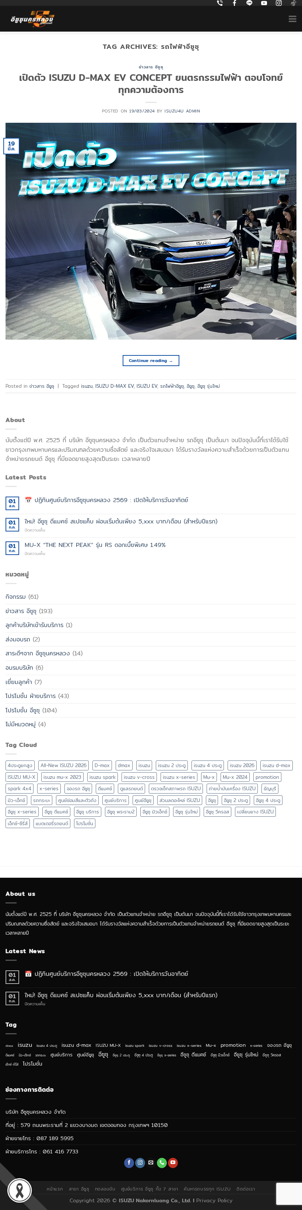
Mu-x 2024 (235, 777)
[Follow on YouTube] (173, 1163)
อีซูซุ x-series (22, 811)
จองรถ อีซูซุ (78, 788)
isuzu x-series (179, 777)
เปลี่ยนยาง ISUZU (255, 811)
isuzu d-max (277, 765)
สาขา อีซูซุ (79, 1188)
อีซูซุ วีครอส (217, 811)
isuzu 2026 (242, 765)
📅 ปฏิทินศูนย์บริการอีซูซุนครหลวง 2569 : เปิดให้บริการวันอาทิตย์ (106, 500)
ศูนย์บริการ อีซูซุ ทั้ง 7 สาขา (149, 1188)
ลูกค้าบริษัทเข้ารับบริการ (34, 625)
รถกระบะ (41, 800)
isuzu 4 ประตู (208, 765)
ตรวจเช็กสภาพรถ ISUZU (176, 788)
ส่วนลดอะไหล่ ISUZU (179, 800)
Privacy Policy (214, 1200)
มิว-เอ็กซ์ (16, 800)
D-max (102, 765)
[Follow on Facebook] (129, 1163)
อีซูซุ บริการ (87, 811)
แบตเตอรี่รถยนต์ (52, 823)
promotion (267, 777)
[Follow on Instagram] (140, 1163)
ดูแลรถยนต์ (131, 788)
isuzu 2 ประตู (172, 765)
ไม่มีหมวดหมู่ (21, 724)
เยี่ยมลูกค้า (19, 682)
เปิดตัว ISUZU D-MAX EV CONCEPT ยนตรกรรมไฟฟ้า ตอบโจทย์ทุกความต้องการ (151, 83)
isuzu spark (102, 777)
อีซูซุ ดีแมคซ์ (56, 811)
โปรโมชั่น (84, 823)
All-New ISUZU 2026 (64, 765)
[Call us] (162, 1163)
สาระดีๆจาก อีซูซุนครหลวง (38, 653)
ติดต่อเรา (245, 1188)
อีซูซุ (190, 386)
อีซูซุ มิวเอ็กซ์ (155, 811)
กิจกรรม (16, 596)
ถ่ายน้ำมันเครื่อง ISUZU (232, 788)
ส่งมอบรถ (18, 639)
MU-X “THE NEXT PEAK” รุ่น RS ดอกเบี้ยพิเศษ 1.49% (95, 544)
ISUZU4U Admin (182, 111)
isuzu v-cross (139, 777)
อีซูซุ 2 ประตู (236, 800)
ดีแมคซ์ (105, 788)
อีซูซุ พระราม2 (120, 811)
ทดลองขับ (105, 1188)
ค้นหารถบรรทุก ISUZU (207, 1188)
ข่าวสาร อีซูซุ (151, 67)
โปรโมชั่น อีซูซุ (23, 710)
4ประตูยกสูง (20, 765)
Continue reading (151, 360)
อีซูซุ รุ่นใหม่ (208, 386)
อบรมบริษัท (19, 667)
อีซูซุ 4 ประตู (268, 800)
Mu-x (209, 777)
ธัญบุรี (270, 788)
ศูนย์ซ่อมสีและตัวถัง (77, 800)
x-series (49, 788)
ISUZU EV (147, 386)
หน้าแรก (55, 1188)
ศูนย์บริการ (116, 800)
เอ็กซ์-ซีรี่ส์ (18, 823)
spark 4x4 (19, 788)
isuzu (86, 386)
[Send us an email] (151, 1163)
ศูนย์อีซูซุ (143, 800)
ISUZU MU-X (21, 777)
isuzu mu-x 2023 (62, 777)
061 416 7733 (60, 1151)
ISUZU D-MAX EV (114, 386)
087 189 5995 (55, 1138)
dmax (124, 765)
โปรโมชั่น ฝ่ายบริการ (31, 696)
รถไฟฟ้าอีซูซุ (172, 386)
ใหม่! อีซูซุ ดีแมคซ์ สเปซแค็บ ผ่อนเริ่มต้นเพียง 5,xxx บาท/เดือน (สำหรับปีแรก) (121, 521)
